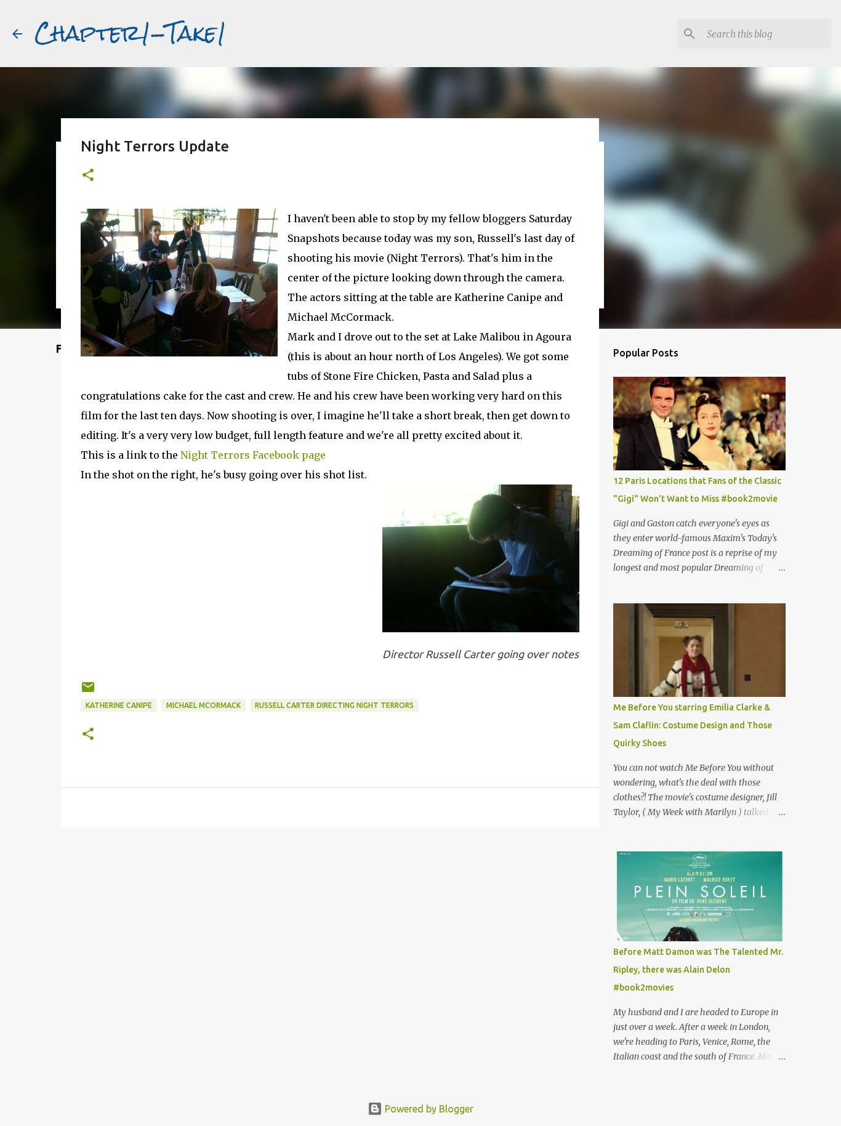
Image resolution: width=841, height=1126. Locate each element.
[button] (88, 175)
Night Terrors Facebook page (252, 455)
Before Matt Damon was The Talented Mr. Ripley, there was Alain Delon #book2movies (698, 969)
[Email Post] (88, 692)
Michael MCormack (203, 705)
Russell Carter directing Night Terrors (334, 705)
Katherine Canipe (119, 705)
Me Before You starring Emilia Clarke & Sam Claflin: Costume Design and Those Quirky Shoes (692, 725)
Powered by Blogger (427, 1108)
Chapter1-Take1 (130, 33)
